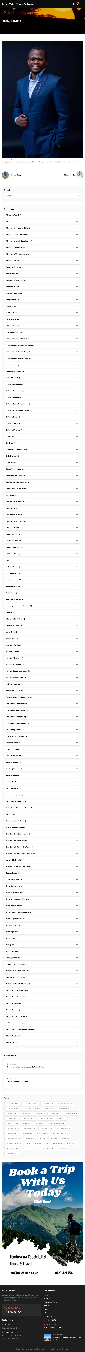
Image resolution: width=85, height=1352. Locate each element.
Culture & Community (13, 391)
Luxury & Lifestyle (12, 625)
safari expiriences (12, 769)
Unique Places (11, 1153)
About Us (47, 1299)
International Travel (13, 586)
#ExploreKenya (64, 1108)
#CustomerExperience (65, 1103)
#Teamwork (27, 1123)
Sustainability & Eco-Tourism (16, 834)
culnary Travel (11, 365)
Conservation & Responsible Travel (19, 345)
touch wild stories (12, 880)
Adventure (9, 221)
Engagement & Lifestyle (15, 489)
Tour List (47, 1306)
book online (65, 1138)
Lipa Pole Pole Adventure (17, 1081)
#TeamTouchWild (12, 1123)
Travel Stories (11, 925)
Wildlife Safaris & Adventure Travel (19, 1029)
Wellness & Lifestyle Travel (16, 971)
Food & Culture (11, 534)
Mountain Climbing (13, 645)
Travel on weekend (46, 1148)
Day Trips (9, 443)
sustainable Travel (13, 860)
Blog (45, 1309)
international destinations (54, 1143)
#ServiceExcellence (28, 1118)
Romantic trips (11, 749)
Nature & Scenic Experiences (16, 671)
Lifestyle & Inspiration (14, 619)
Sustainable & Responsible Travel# (19, 853)
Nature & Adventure (13, 658)
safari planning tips (13, 795)
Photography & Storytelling (16, 717)
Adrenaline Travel (12, 215)
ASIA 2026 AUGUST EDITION (54, 1327)
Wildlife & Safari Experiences (16, 1016)
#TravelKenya (11, 1133)
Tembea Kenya (11, 873)
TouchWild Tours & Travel (18, 4)
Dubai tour (10, 463)
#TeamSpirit (61, 1118)
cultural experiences (13, 371)
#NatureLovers (54, 1113)
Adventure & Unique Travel (16, 248)
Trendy (8, 945)
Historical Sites (11, 567)
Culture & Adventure (13, 384)
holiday (28, 1143)
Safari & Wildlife (12, 756)
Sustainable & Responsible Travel (18, 847)
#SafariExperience (70, 1113)
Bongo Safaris (11, 300)
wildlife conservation (13, 1023)
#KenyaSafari (11, 1113)
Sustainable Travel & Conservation (19, 867)
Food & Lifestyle (12, 541)
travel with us (62, 1148)
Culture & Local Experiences (16, 410)
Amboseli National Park (14, 280)
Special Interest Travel (14, 827)
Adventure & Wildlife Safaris (16, 254)
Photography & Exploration (16, 704)
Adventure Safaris (12, 261)
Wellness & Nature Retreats (16, 977)
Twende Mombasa (12, 951)
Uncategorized (11, 958)
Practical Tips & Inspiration (16, 723)
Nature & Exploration (13, 665)
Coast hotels (10, 326)
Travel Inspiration (12, 906)
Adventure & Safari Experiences (17, 235)
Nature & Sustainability (14, 678)
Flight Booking (11, 528)
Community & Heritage (14, 332)
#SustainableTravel (45, 1118)
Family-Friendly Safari (14, 1143)
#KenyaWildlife (40, 1113)
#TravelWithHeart (42, 1133)
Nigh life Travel (11, 684)
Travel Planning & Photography (17, 912)
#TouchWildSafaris (13, 1128)
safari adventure (12, 762)
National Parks (11, 652)
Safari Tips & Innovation (15, 801)
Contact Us (48, 1316)
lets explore (71, 1143)
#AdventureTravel (13, 1103)
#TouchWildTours (30, 1128)
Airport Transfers (12, 274)
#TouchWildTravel (46, 1128)
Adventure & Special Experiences (18, 241)
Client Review (11, 319)
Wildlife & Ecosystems (14, 1003)
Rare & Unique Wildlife (14, 730)
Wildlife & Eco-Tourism (14, 997)
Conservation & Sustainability (17, 352)
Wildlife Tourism (12, 1036)
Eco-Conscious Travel (14, 476)
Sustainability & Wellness (15, 840)
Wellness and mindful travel (16, 984)
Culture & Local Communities (16, 404)
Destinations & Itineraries (15, 450)
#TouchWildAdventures (56, 1123)
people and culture (13, 691)
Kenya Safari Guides (13, 599)
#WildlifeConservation (60, 1133)
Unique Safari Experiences (16, 964)
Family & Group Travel (14, 502)
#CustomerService (13, 1108)
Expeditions (10, 495)
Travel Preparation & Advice (16, 919)
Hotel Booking (11, 573)
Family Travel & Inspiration (15, 515)
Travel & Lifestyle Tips (14, 893)
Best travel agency (13, 293)
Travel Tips (10, 932)
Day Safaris (10, 436)
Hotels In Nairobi (12, 580)
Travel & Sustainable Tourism (17, 899)
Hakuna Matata (11, 554)
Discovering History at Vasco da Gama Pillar (25, 1067)
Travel (33, 1148)
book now (53, 1138)
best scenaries (30, 1138)
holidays (38, 1143)
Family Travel (11, 508)
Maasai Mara (10, 638)
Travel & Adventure (13, 886)
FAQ (45, 1313)
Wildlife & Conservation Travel (17, 990)
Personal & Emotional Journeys (17, 697)
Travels (8, 938)
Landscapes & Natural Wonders (17, 606)
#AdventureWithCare (31, 1103)
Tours (24, 1148)
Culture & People (12, 417)
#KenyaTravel (25, 1113)
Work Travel (10, 1042)
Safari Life (10, 782)
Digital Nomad (11, 456)
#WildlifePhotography (14, 1138)
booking (43, 1138)
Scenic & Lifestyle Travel (15, 821)
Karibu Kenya (10, 593)
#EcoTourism (49, 1108)
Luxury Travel (11, 632)
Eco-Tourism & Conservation (16, 482)
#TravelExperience (63, 1128)
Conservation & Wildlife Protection (19, 358)
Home (46, 1295)
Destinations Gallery (51, 1302)
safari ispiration (12, 775)
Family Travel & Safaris (14, 521)
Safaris (8, 814)
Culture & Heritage (13, 397)
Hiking (8, 560)
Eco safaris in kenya (13, 469)
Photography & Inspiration (15, 710)
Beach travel (10, 287)
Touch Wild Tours (12, 1148)
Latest (8, 612)
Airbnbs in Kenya (12, 267)
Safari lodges (11, 788)
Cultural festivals (12, 378)
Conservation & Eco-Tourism (16, 339)
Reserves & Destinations (15, 736)
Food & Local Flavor (13, 547)
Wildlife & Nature (12, 1010)
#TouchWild (40, 1123)
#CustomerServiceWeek (32, 1108)
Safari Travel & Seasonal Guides (18, 808)
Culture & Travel (12, 423)
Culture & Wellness (13, 430)
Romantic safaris (12, 743)
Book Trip (9, 306)
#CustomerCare (47, 1103)
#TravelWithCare (26, 1133)
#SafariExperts (12, 1118)
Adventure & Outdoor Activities (17, 228)
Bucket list (10, 313)
